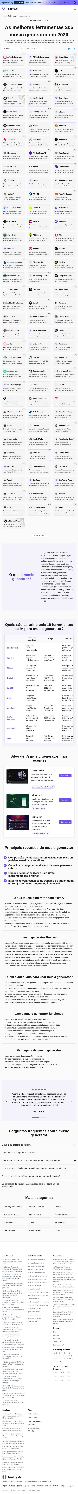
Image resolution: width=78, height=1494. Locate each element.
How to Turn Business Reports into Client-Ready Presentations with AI (63, 1321)
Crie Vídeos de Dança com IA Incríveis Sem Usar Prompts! (11, 1429)
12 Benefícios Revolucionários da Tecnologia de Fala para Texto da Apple (13, 1388)
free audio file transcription (36, 1266)
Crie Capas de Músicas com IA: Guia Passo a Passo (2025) (12, 1453)
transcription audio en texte (36, 1260)
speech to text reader (35, 1315)
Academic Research (11, 1214)
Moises (10, 668)
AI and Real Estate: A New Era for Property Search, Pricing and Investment (64, 1307)
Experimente (65, 775)
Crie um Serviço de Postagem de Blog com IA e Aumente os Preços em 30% (13, 1436)
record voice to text (34, 1299)
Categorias (12, 16)
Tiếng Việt (71, 1486)
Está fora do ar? (58, 1345)
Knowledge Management (13, 1207)
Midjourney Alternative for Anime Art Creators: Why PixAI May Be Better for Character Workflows (63, 1262)
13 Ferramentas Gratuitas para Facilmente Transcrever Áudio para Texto (12, 1286)
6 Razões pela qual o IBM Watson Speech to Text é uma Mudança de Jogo (13, 1364)
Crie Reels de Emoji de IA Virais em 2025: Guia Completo (12, 1447)
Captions (11, 708)
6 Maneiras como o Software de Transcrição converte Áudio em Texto (12, 1349)
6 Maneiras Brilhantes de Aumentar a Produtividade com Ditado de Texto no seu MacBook (13, 1342)
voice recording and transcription (38, 1305)
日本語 (33, 1486)
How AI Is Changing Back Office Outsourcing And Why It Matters (63, 1286)
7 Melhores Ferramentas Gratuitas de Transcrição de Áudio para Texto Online (13, 1302)
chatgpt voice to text (34, 1308)
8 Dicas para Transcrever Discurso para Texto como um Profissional (12, 1357)
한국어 (27, 1486)
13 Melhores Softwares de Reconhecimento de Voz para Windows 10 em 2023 (11, 1317)
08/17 (55, 1377)
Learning (58, 1207)
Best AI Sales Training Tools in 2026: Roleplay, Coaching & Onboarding (63, 1314)
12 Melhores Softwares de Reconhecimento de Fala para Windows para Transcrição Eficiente (12, 1380)
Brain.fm (11, 678)
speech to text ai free (34, 1318)
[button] (6, 1100)
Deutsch (55, 1486)
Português (40, 1485)
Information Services (36, 1207)
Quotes (57, 1230)
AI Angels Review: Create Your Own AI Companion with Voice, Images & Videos (63, 1299)
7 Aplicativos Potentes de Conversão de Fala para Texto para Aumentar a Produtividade (12, 1269)
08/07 (68, 1381)
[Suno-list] (17, 822)
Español (48, 1486)
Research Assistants (62, 1214)
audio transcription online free (37, 1276)
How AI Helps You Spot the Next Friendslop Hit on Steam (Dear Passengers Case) (63, 1292)
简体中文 (12, 1486)
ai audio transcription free (36, 1289)
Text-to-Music (8, 1222)
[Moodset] (17, 801)
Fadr (9, 738)
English (4, 1486)
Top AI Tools (57, 1342)
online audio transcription (36, 1263)
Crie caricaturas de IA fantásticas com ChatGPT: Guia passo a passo (13, 1469)
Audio (31, 1222)
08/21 (62, 1372)
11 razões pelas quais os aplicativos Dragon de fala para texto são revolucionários (12, 1329)
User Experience (35, 1230)
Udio (9, 698)
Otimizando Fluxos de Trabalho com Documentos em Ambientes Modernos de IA (12, 1416)
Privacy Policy (32, 1417)
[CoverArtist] (17, 776)
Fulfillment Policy (33, 1414)
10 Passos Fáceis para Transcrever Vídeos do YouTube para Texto (12, 1402)
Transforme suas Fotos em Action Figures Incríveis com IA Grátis (13, 1458)
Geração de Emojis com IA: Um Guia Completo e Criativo (12, 1463)
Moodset (37, 795)
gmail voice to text (34, 1312)
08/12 (68, 1377)
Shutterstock (12, 648)
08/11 (55, 1381)
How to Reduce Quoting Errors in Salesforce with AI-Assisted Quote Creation (64, 1280)
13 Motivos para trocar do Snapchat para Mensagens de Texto (12, 1262)
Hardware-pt (57, 1338)
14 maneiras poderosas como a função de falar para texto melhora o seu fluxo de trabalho (12, 1371)
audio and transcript (34, 1286)
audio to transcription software (37, 1282)
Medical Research (35, 1214)
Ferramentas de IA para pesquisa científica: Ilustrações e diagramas (13, 1442)
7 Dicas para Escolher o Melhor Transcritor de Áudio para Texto (12, 1323)
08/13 (62, 1377)
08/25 (55, 1372)
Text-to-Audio (59, 1222)
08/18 (68, 1372)
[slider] (39, 1089)
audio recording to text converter (38, 1302)
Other (60, 1362)
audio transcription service (36, 1273)
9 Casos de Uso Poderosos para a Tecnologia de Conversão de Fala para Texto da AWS (13, 1395)
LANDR (10, 688)
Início (3, 16)
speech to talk (32, 1321)
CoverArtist (37, 770)
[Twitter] (29, 1431)
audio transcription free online (37, 1279)
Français (63, 1486)
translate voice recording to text (38, 1295)
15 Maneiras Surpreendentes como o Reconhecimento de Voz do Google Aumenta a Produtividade (12, 1294)
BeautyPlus (12, 728)
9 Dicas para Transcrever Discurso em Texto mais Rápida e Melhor (13, 1310)
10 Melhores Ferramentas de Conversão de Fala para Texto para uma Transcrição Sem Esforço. (12, 1277)
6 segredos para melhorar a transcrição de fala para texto (11, 1336)
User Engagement (10, 1230)
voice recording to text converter (38, 1292)
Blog (54, 1332)
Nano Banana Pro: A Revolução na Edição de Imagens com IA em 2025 (13, 1423)
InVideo (10, 658)
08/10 (62, 1381)
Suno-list (37, 817)
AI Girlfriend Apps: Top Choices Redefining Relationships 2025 (63, 1273)
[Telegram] (33, 1431)
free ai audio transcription (36, 1269)
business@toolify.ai (34, 1428)
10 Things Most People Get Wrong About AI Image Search (63, 1268)
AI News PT (57, 1335)
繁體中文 (20, 1486)
